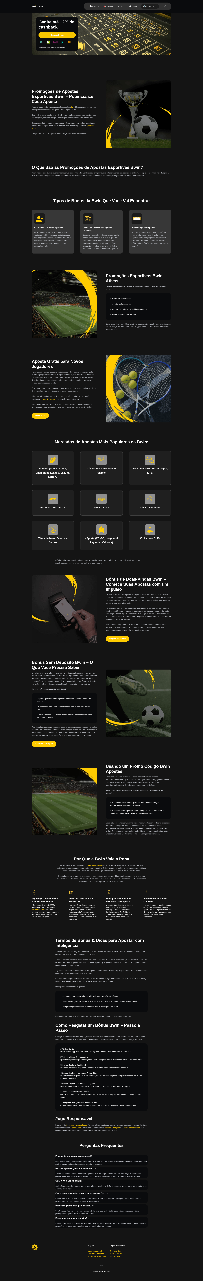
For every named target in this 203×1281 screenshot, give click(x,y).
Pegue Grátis (40, 415)
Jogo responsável (95, 1251)
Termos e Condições (112, 1128)
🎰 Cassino (108, 6)
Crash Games (115, 1256)
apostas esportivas (94, 865)
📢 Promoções (148, 6)
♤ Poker (121, 6)
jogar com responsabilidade (76, 1125)
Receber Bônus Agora (44, 744)
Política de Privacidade (131, 1128)
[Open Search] (165, 6)
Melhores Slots (115, 1251)
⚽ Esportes (94, 6)
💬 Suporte (133, 6)
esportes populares (50, 399)
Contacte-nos (76, 1128)
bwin (73, 107)
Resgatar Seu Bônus (117, 639)
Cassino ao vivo (116, 1254)
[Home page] (37, 6)
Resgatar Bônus (57, 35)
